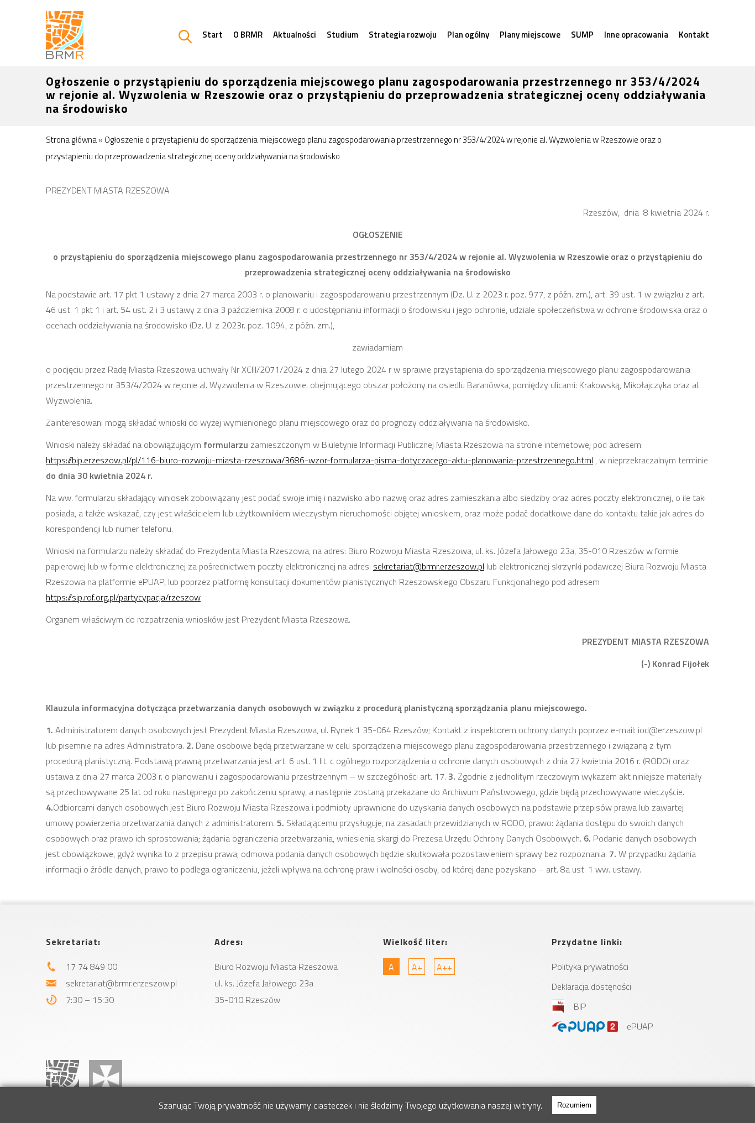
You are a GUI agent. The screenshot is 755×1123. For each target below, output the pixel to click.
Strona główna (71, 139)
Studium (342, 34)
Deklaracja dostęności (591, 986)
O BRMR (248, 34)
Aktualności (294, 34)
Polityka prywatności (590, 966)
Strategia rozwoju (403, 34)
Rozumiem (574, 1105)
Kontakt (694, 34)
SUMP (582, 34)
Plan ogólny (468, 34)
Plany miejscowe (530, 34)
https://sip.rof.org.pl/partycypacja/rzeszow (123, 597)
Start (212, 34)
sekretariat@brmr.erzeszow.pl (428, 566)
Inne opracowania (636, 34)
